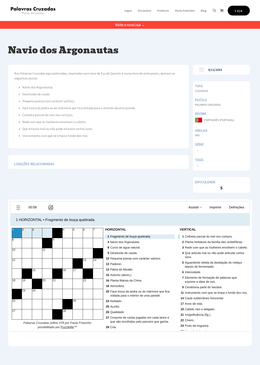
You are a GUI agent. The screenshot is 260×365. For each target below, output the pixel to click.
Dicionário (144, 10)
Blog (203, 10)
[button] (128, 10)
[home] (33, 10)
